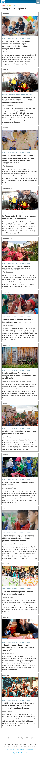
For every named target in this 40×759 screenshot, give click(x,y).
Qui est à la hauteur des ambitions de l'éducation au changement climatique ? (20, 262)
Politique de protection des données (26, 753)
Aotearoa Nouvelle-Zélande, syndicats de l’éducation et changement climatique (20, 316)
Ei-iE (2, 2)
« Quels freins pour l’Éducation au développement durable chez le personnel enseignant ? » (20, 643)
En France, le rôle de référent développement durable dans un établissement (20, 210)
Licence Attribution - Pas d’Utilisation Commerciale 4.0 (20, 750)
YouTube (18, 737)
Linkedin (31, 737)
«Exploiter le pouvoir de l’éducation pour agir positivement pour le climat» (20, 426)
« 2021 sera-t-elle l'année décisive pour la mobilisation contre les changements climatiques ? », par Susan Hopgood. (20, 700)
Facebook (8, 737)
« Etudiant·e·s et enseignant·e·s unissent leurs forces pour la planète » (20, 588)
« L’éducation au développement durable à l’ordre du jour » (20, 478)
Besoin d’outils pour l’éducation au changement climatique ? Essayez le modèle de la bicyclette (20, 371)
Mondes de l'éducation (8, 5)
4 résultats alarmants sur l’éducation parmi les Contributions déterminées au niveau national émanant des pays (20, 96)
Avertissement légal (10, 753)
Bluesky (27, 737)
